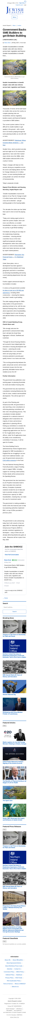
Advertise (9, 969)
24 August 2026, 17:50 (12, 3)
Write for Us (15, 986)
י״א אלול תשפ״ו (22, 3)
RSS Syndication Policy (14, 980)
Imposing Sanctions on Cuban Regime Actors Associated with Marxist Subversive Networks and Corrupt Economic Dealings (13, 929)
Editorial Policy (10, 974)
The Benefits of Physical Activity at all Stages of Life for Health (14, 781)
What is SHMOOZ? (20, 983)
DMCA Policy (20, 972)
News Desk (7, 42)
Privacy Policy (9, 977)
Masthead (19, 974)
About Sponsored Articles (14, 963)
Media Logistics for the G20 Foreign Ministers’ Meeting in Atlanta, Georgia (14, 743)
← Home (5, 598)
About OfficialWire (18, 960)
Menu (14, 17)
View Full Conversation (12, 554)
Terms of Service (8, 983)
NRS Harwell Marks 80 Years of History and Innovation (12, 675)
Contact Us (17, 969)
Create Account (19, 5)
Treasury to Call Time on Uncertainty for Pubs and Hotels (14, 635)
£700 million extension (9, 460)
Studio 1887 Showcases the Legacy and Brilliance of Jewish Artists (13, 819)
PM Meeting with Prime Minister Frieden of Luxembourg (13, 713)
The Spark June (7, 800)
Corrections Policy (9, 972)
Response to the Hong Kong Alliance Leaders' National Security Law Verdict (14, 907)
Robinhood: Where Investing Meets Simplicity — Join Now (14, 143)
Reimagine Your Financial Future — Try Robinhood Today (13, 257)
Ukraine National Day (9, 694)
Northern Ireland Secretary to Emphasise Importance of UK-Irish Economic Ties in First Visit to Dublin (14, 655)
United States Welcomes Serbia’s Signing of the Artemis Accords (13, 762)
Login (25, 5)
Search (14, 611)
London (19, 25)
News (14, 25)
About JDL (8, 960)
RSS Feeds (18, 977)
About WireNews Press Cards (13, 966)
